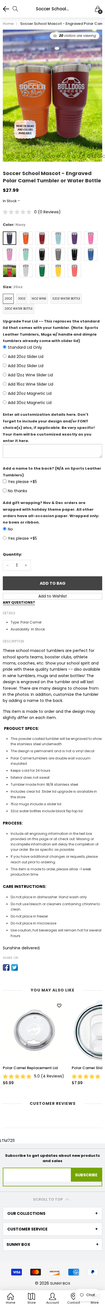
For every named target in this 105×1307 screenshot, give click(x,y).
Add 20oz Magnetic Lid (30, 393)
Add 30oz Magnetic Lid (30, 402)
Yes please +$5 (22, 481)
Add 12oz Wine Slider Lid (30, 375)
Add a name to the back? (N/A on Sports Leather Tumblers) (52, 471)
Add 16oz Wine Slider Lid (30, 384)
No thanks (17, 491)
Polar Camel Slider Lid (46, 1068)
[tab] (52, 1213)
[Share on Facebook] (6, 967)
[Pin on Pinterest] (23, 967)
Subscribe (86, 1175)
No (10, 529)
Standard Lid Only (25, 347)
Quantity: (12, 554)
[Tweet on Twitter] (14, 967)
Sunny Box (60, 1283)
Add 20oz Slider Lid (25, 356)
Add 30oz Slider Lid (25, 366)
